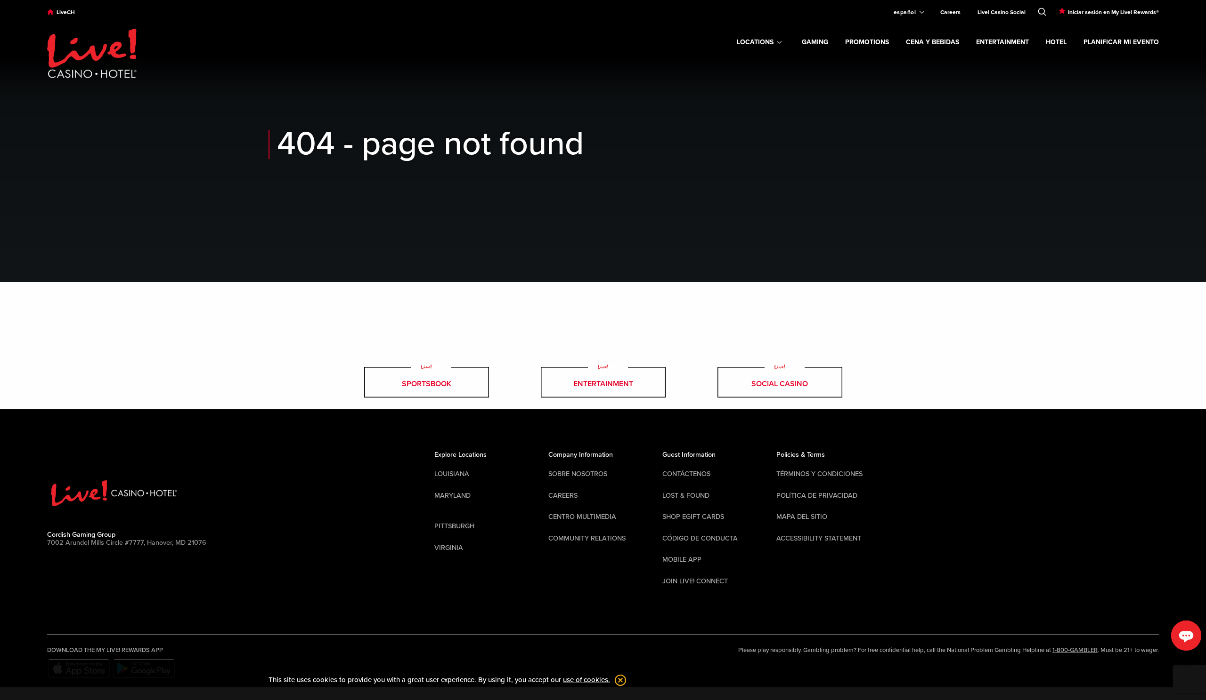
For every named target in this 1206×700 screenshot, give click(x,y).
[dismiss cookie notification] (618, 680)
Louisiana (451, 474)
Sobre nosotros (577, 474)
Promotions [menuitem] (867, 42)
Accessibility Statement (818, 538)
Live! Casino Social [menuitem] (1002, 12)
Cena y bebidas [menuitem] (932, 42)
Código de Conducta (700, 538)
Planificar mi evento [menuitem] (1121, 42)
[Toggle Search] (1042, 10)
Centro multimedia (582, 517)
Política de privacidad (816, 496)
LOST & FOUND (685, 496)
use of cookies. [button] (586, 680)
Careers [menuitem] (950, 12)
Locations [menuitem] (755, 42)
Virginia (448, 548)
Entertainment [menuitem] (1002, 42)
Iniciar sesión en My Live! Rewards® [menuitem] (1113, 12)
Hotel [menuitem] (1056, 42)
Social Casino (779, 384)
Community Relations (587, 538)
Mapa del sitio (801, 517)
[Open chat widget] (1186, 635)
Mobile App (681, 560)
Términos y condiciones (819, 474)
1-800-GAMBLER (1075, 650)
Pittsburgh (454, 526)
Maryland (452, 496)
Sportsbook (426, 384)
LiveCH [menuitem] (66, 12)
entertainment (603, 384)
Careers (563, 496)
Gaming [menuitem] (815, 42)
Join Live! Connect (695, 581)
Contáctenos (686, 474)
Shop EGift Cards (693, 517)
